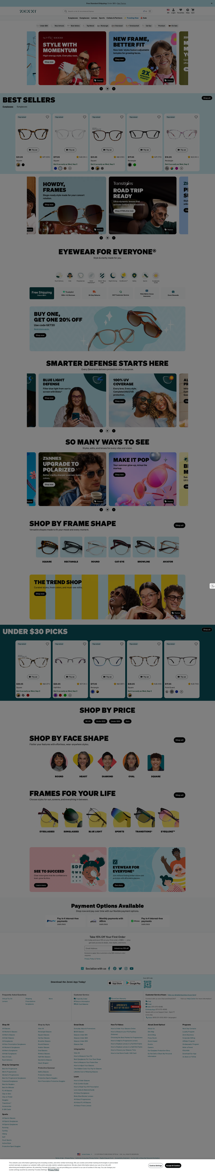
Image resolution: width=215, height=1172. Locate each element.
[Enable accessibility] (212, 586)
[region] (107, 1165)
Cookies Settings (155, 1165)
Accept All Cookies (173, 1165)
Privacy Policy (53, 1170)
